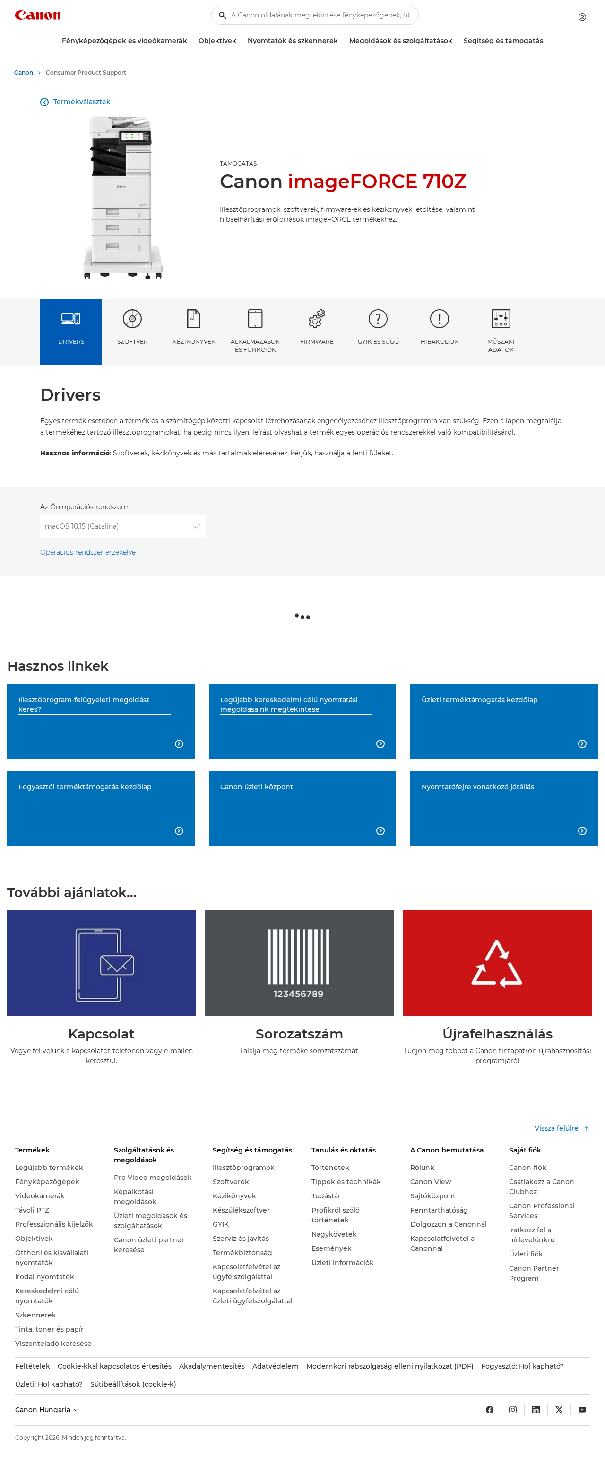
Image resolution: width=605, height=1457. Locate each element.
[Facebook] (489, 1409)
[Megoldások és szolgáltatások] (456, 41)
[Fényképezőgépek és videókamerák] (191, 41)
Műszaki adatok (501, 345)
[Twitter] (559, 1409)
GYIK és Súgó (378, 341)
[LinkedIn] (536, 1409)
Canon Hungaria (43, 1409)
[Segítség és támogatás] (547, 41)
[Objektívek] (240, 41)
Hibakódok (439, 341)
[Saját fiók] (582, 17)
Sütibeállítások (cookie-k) (133, 1384)
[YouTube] (582, 1409)
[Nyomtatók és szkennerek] (342, 41)
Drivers (71, 341)
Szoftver (132, 341)
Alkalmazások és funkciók (255, 345)
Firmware (317, 341)
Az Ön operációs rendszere (84, 507)
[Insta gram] (513, 1409)
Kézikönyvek (194, 341)
